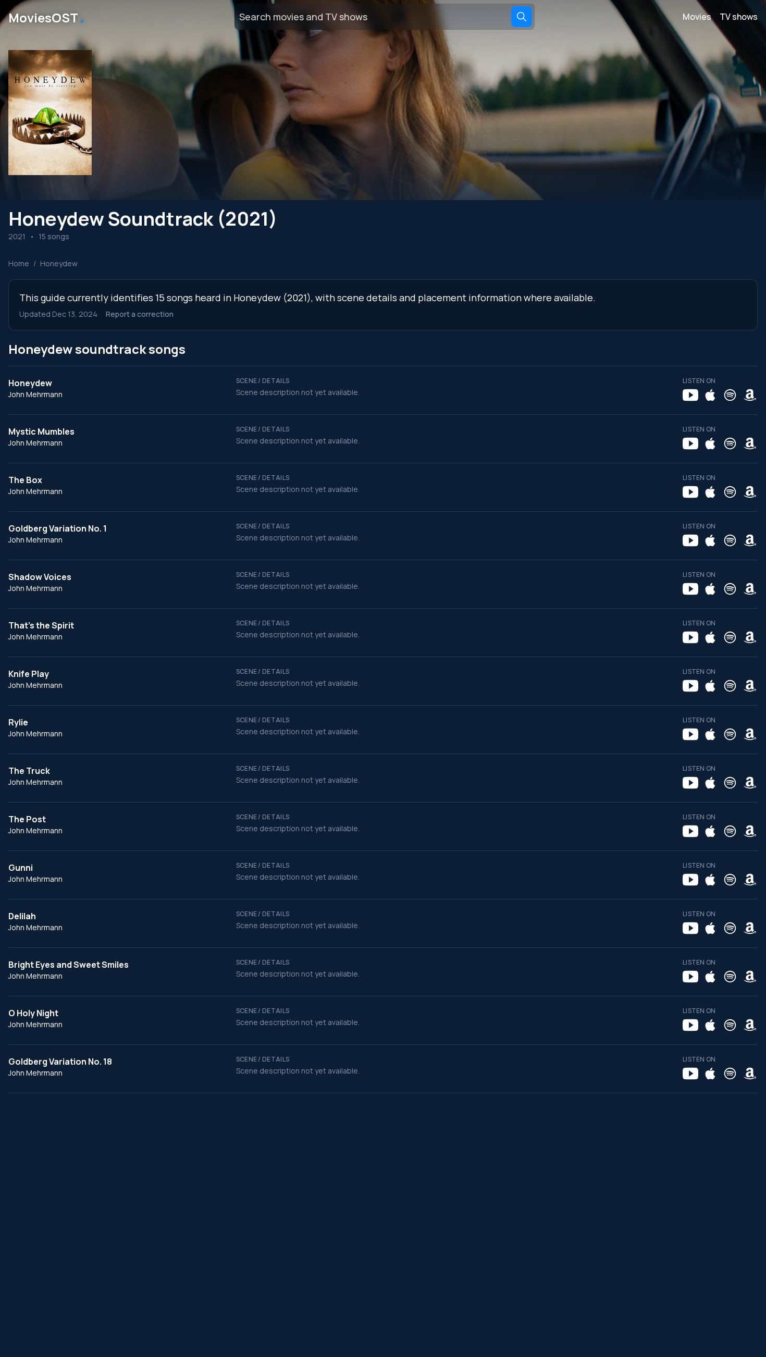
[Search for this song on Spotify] (730, 395)
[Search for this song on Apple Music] (710, 395)
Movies (697, 16)
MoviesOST (47, 16)
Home (18, 263)
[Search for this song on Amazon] (750, 395)
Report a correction (140, 314)
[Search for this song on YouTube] (690, 395)
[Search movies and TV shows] (521, 16)
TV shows (739, 16)
